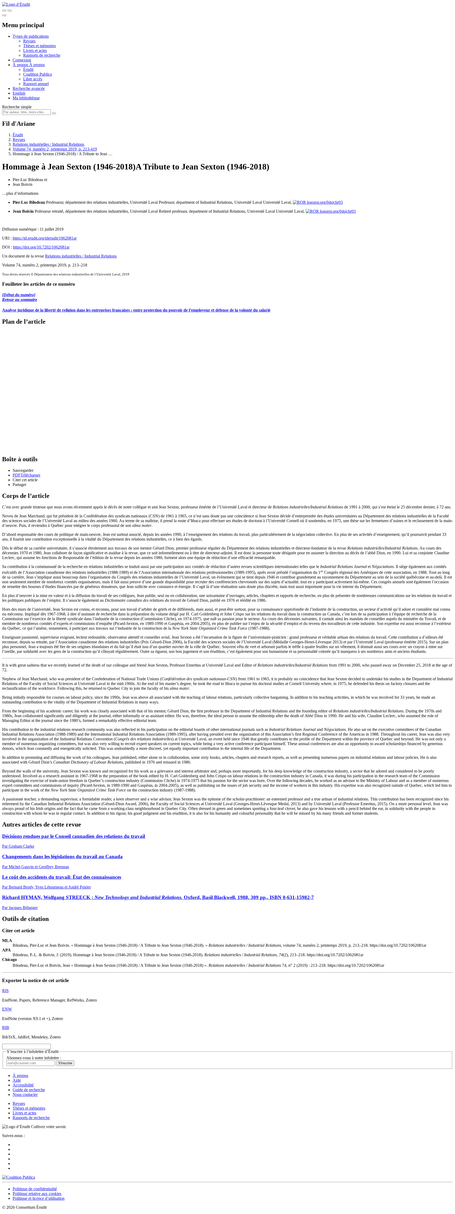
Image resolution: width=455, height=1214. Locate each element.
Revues (29, 41)
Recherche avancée (29, 88)
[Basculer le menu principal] (4, 15)
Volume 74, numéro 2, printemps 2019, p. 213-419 (55, 149)
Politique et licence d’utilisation (39, 1198)
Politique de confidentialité (35, 1189)
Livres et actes (35, 50)
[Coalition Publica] (18, 1177)
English (19, 93)
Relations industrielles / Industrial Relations (48, 144)
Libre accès (32, 79)
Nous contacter (25, 1094)
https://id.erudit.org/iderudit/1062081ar (45, 238)
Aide (17, 1080)
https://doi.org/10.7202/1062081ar (41, 247)
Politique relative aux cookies (37, 1193)
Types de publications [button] (31, 36)
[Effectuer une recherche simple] (4, 10)
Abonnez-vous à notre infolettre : (33, 1058)
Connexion (22, 60)
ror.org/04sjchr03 (328, 202)
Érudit (28, 69)
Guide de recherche (29, 1089)
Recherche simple (17, 107)
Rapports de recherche (41, 55)
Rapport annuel (36, 83)
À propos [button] (21, 64)
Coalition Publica (37, 74)
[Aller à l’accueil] (16, 4)
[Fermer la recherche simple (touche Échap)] (9, 10)
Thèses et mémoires (39, 45)
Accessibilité (23, 1085)
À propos (37, 64)
